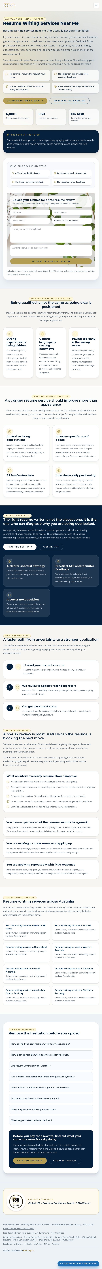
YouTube (38, 1244)
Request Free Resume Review (51, 261)
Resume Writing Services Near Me (38, 1237)
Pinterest (56, 1244)
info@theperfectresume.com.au (66, 1224)
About (57, 1240)
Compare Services (65, 1160)
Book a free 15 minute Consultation (18, 1228)
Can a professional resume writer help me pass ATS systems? (43, 1076)
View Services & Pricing (69, 100)
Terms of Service (45, 1240)
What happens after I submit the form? (31, 1120)
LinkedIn (28, 1244)
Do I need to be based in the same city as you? (35, 1098)
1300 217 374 (51, 547)
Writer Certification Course (24, 1240)
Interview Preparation (12, 1237)
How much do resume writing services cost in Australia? (40, 1054)
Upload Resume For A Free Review (78, 1263)
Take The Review (18, 547)
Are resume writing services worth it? (31, 1065)
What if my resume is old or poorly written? (33, 1109)
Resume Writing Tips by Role (67, 1237)
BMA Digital (28, 1250)
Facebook (7, 1244)
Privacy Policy (67, 1240)
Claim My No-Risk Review (23, 100)
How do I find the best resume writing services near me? (40, 1043)
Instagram (18, 1244)
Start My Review (28, 1160)
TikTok (47, 1244)
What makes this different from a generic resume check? (40, 1087)
